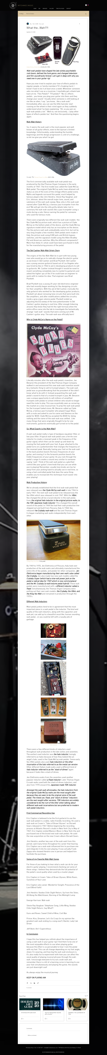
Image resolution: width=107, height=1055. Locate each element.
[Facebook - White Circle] (86, 5)
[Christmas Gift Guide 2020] (29, 1004)
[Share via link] (38, 983)
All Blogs (21, 13)
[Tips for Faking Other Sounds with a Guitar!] (53, 1004)
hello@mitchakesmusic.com (51, 1047)
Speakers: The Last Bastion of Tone (76, 1013)
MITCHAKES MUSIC (25, 6)
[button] (86, 13)
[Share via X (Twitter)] (31, 983)
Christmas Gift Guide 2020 (28, 1012)
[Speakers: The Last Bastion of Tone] (77, 1004)
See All (86, 995)
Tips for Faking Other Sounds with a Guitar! (53, 1013)
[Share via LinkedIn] (34, 983)
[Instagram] (88, 5)
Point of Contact (30, 13)
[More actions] (79, 24)
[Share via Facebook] (27, 983)
